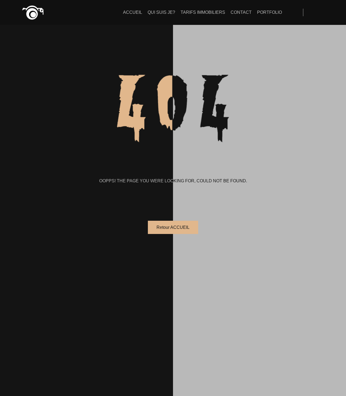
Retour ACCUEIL (173, 227)
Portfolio (269, 12)
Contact (241, 12)
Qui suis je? (161, 12)
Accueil (132, 12)
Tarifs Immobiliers (203, 12)
